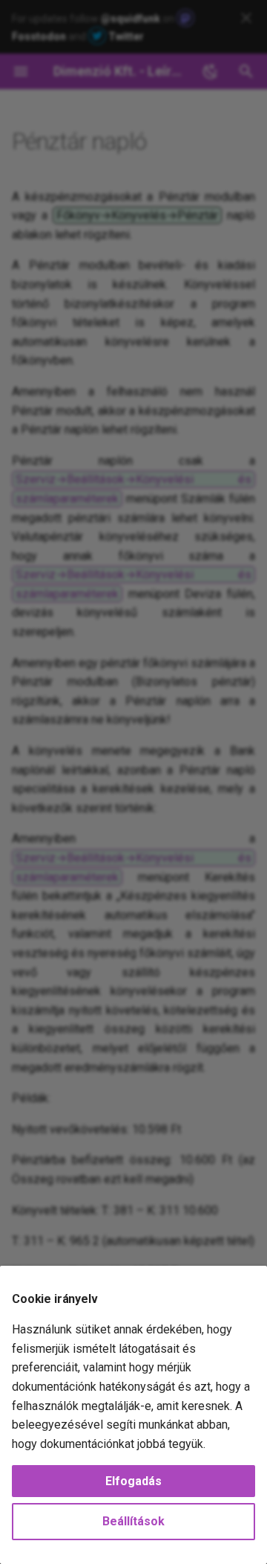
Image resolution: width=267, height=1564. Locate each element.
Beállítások (133, 1521)
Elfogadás (133, 1481)
